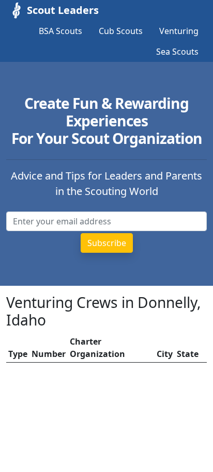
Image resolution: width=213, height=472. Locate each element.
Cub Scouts (121, 31)
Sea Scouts (177, 51)
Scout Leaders (63, 10)
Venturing (179, 31)
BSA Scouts (60, 31)
